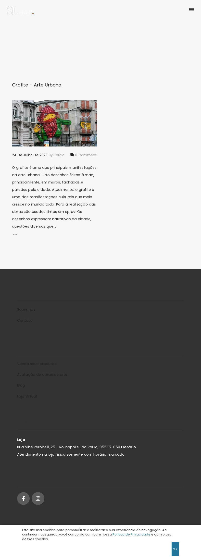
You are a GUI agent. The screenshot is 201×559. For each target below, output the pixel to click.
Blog (21, 385)
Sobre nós (26, 309)
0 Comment (85, 155)
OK (175, 549)
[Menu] (191, 10)
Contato (25, 320)
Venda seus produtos (37, 363)
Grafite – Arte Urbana (36, 85)
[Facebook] (23, 498)
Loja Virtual (27, 396)
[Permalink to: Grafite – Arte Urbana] (18, 106)
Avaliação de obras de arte (42, 374)
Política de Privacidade (132, 534)
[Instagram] (38, 498)
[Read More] (54, 234)
